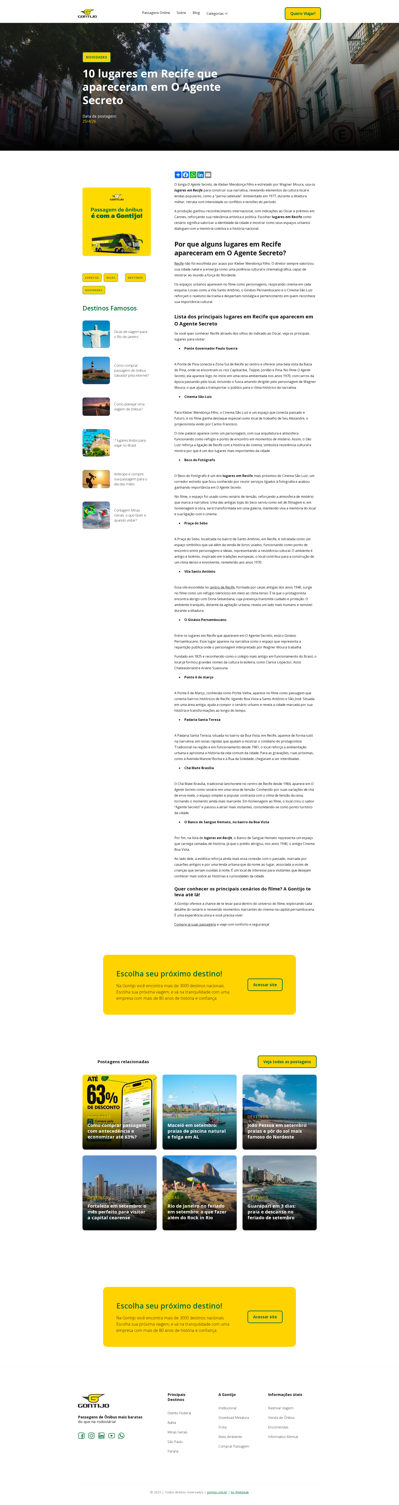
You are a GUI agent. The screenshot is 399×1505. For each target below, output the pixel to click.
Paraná (172, 1451)
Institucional (227, 1408)
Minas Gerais (177, 1432)
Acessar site (265, 984)
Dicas (110, 277)
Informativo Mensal (283, 1436)
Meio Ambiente (230, 1436)
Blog (196, 13)
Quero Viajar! (302, 13)
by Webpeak (240, 1492)
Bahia (171, 1422)
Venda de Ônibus (281, 1417)
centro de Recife (222, 587)
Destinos (135, 277)
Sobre (181, 13)
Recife (179, 263)
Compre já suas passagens (195, 924)
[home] (87, 13)
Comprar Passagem (233, 1446)
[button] (217, 13)
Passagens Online (156, 13)
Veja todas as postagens (287, 1061)
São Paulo (175, 1441)
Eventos (92, 277)
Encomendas (278, 1427)
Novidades (96, 57)
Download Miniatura (233, 1417)
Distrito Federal (179, 1413)
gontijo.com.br (217, 1492)
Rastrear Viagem (280, 1408)
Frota (222, 1427)
